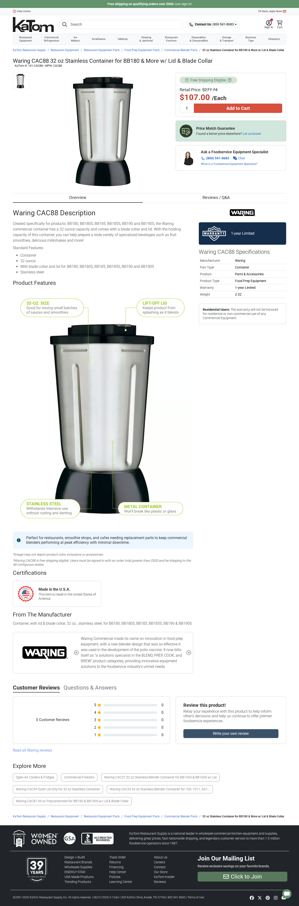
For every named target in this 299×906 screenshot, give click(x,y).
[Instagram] (276, 897)
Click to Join (246, 876)
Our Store (160, 872)
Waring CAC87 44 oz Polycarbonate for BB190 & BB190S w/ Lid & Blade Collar (72, 801)
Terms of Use (196, 897)
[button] (268, 24)
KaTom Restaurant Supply (29, 50)
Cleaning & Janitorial (146, 39)
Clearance (274, 39)
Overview (77, 197)
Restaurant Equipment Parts (102, 50)
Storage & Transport (227, 39)
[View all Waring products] (243, 212)
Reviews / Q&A (216, 197)
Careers (159, 862)
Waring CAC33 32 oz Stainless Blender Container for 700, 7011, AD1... (160, 789)
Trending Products (77, 882)
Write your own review (231, 733)
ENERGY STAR (74, 872)
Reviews (160, 882)
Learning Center (120, 882)
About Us (160, 857)
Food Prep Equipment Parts (142, 50)
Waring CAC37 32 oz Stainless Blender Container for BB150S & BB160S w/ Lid (160, 777)
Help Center (24, 11)
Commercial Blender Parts (180, 50)
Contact (160, 867)
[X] (260, 897)
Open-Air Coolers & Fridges (35, 777)
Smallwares (99, 39)
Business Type (251, 39)
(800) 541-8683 (217, 158)
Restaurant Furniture (171, 39)
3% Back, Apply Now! (270, 11)
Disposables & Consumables (199, 39)
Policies (114, 877)
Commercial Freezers (79, 777)
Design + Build (74, 857)
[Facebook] (252, 897)
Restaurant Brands (78, 862)
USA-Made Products (79, 877)
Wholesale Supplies (78, 867)
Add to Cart (238, 108)
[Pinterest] (268, 897)
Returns (115, 862)
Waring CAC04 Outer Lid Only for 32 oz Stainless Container (58, 789)
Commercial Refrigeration (51, 39)
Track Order (117, 857)
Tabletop (122, 39)
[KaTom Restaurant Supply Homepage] (33, 24)
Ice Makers (75, 39)
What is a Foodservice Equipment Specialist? (229, 164)
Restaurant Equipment (25, 39)
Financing (116, 867)
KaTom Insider (164, 877)
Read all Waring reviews (32, 750)
